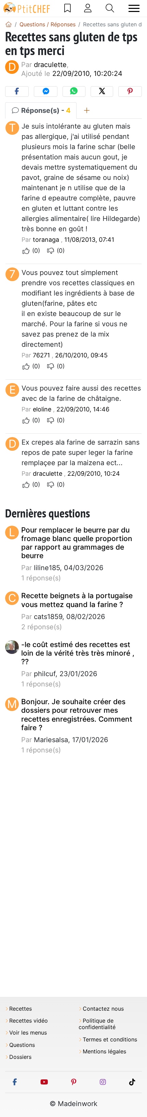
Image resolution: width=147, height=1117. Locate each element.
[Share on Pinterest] (130, 91)
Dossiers (20, 1057)
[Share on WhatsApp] (74, 91)
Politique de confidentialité (97, 1023)
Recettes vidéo (28, 1020)
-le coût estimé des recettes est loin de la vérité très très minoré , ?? (77, 653)
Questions (22, 1045)
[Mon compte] (88, 8)
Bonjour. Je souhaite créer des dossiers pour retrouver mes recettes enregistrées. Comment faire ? (76, 714)
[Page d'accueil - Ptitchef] (8, 24)
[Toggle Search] (110, 8)
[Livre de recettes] (67, 8)
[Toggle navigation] (134, 8)
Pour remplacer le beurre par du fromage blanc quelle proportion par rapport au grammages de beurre (76, 543)
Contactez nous (103, 1009)
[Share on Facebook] (17, 91)
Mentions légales (104, 1051)
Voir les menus (28, 1032)
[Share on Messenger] (45, 91)
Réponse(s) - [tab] (45, 110)
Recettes (20, 1009)
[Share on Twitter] (102, 91)
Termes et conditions (110, 1039)
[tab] (87, 110)
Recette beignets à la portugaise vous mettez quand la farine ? (77, 599)
